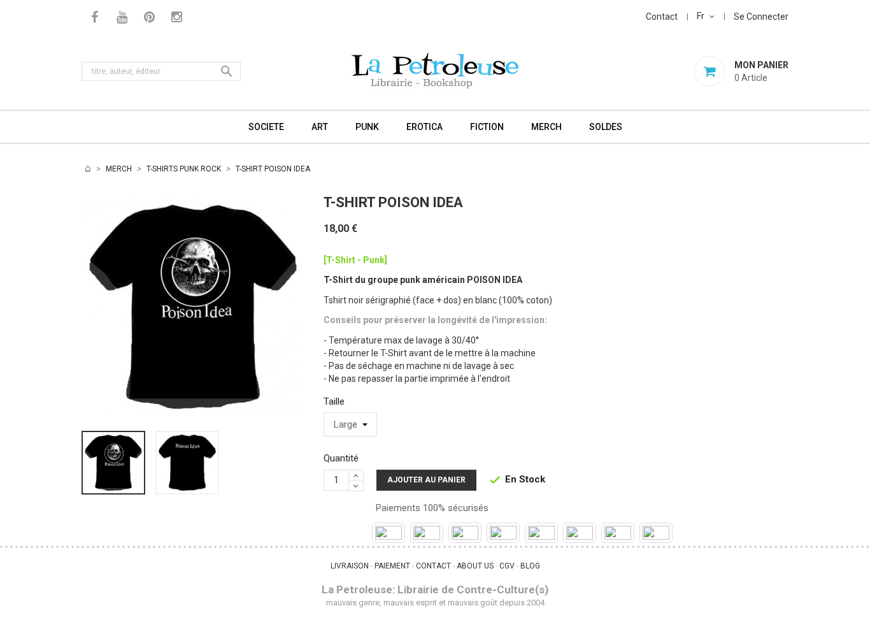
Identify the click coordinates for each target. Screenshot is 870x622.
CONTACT (433, 565)
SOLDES (605, 127)
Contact (662, 16)
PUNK (367, 127)
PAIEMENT (392, 565)
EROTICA (424, 127)
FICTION (487, 127)
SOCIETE (266, 127)
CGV (507, 565)
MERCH (546, 127)
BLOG (530, 565)
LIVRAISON (350, 565)
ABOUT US (475, 565)
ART (319, 127)
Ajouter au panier (426, 479)
